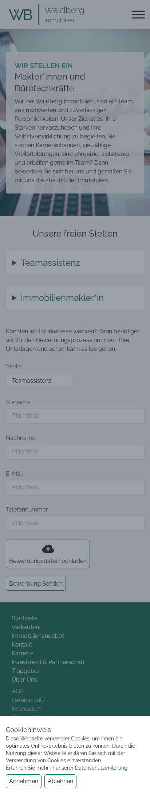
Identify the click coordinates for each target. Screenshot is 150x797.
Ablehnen (60, 781)
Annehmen (23, 781)
